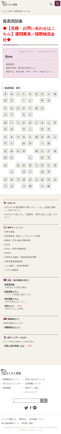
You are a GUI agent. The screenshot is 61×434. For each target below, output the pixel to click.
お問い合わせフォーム (35, 379)
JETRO (7, 244)
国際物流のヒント (12, 327)
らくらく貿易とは (8, 419)
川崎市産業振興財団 (13, 261)
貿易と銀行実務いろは (14, 345)
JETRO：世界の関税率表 (15, 248)
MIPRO (8, 253)
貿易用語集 (9, 284)
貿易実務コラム (11, 291)
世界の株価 (9, 231)
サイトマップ (31, 392)
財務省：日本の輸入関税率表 (17, 240)
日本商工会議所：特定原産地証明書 (20, 257)
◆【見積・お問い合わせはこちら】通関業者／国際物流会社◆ (29, 33)
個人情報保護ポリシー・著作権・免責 (17, 423)
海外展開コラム (11, 298)
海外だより (9, 305)
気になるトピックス (12, 383)
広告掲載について (33, 383)
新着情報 (7, 387)
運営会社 (22, 419)
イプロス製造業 (11, 270)
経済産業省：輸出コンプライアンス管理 (22, 236)
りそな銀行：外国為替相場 (16, 265)
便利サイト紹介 (32, 387)
